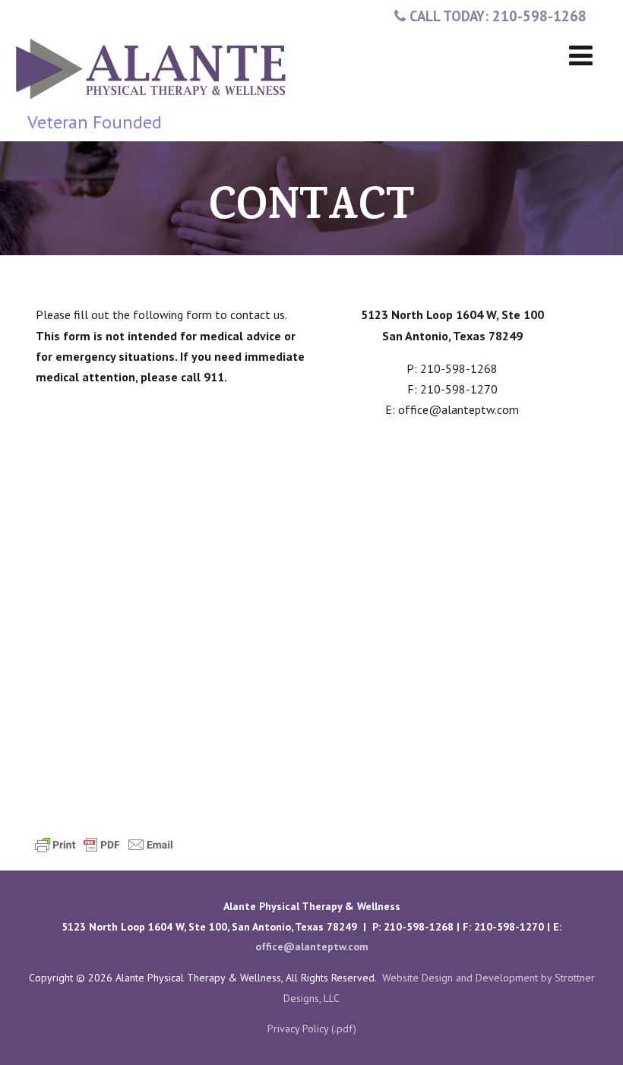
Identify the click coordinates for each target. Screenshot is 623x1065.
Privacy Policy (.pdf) (311, 1028)
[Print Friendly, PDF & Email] (104, 843)
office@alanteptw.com (311, 946)
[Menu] (581, 55)
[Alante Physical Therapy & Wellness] (152, 102)
